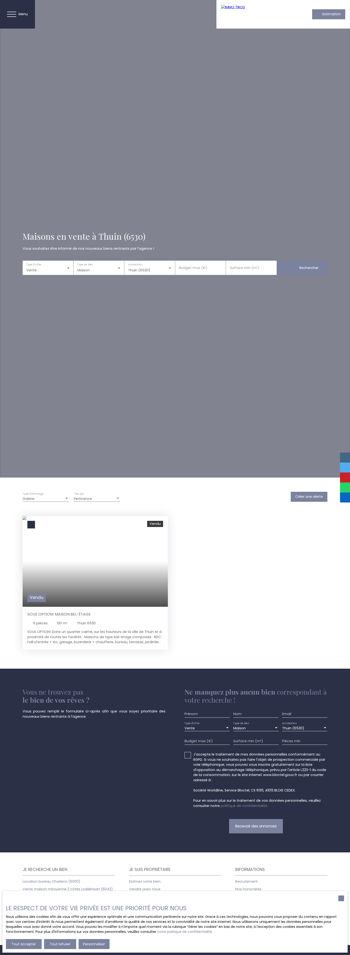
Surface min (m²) (245, 268)
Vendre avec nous (144, 889)
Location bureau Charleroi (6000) (51, 881)
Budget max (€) (193, 268)
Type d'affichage (33, 494)
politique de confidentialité (244, 805)
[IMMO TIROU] (254, 14)
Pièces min (291, 741)
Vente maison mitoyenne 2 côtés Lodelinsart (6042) (68, 889)
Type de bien (85, 264)
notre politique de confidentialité (184, 931)
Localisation (135, 264)
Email (286, 714)
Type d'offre (33, 264)
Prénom (191, 714)
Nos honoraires (248, 889)
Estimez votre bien (144, 881)
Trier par (79, 494)
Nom (237, 714)
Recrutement (246, 881)
